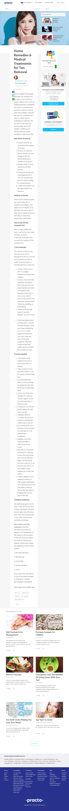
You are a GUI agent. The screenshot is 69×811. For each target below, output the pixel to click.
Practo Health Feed (30, 774)
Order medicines (17, 789)
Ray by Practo (29, 781)
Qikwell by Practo (42, 774)
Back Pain (53, 761)
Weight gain (17, 763)
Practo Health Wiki (54, 785)
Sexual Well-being (49, 759)
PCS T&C (52, 780)
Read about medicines (19, 785)
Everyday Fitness (19, 759)
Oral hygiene (29, 759)
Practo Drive (16, 790)
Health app (16, 792)
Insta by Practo (42, 773)
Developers (52, 774)
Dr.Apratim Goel (21, 81)
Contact (6, 780)
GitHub (63, 780)
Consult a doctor (17, 787)
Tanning (17, 596)
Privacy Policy (53, 776)
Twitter (64, 774)
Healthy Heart (51, 763)
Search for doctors (18, 776)
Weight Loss (38, 759)
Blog (5, 774)
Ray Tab (27, 785)
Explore (36, 8)
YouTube (64, 778)
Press (5, 778)
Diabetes (10, 761)
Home (6, 8)
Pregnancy (25, 761)
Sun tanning (24, 596)
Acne (40, 761)
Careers (6, 776)
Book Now (53, 129)
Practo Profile (28, 776)
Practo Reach (28, 783)
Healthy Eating (8, 759)
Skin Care (17, 593)
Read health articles (18, 783)
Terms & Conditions (55, 778)
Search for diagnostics (19, 781)
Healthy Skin (25, 593)
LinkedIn (64, 776)
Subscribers (53, 781)
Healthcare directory (55, 783)
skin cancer (21, 331)
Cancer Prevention (27, 763)
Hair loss (45, 761)
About (5, 773)
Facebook (64, 773)
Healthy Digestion (40, 763)
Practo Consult (29, 773)
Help (51, 773)
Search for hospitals (18, 780)
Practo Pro (28, 786)
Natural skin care (19, 599)
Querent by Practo (42, 776)
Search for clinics (17, 778)
